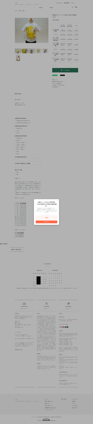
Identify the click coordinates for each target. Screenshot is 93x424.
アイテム (41, 7)
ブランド (51, 7)
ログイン (73, 2)
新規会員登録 (66, 2)
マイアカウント (59, 2)
